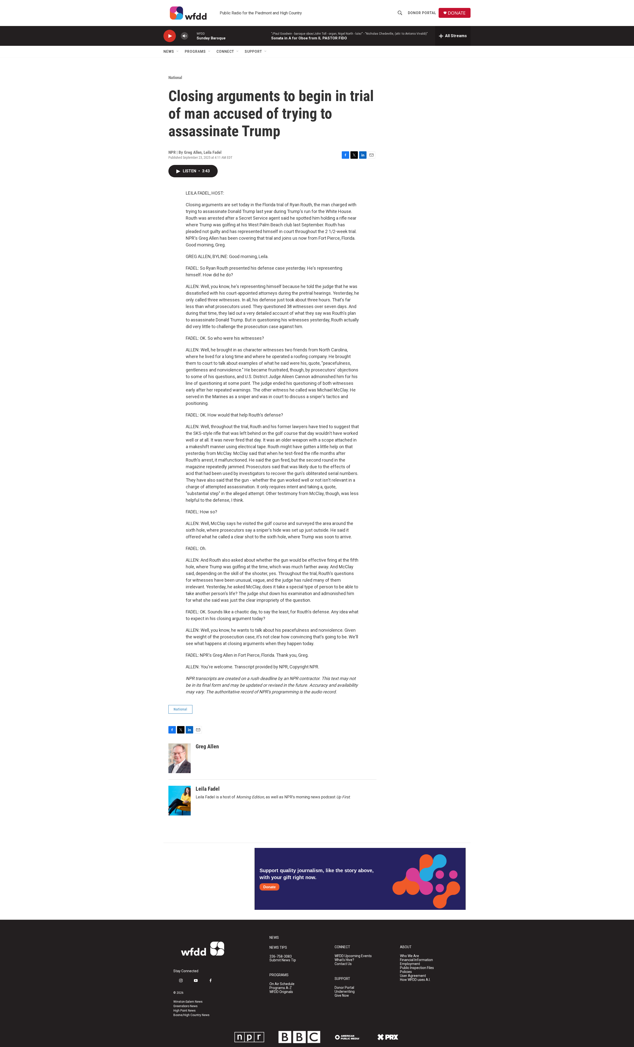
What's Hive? (344, 960)
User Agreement (413, 976)
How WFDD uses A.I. (415, 980)
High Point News (184, 1010)
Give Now (342, 995)
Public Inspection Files (417, 968)
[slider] (192, 35)
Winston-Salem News (188, 1001)
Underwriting (345, 992)
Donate (269, 887)
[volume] (184, 36)
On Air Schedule (281, 984)
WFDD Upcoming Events (353, 956)
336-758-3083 (280, 956)
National (175, 77)
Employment (410, 964)
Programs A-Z (280, 988)
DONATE (457, 13)
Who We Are (409, 956)
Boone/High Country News (191, 1015)
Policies (406, 972)
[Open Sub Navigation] (178, 51)
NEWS (274, 938)
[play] (170, 36)
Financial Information (416, 960)
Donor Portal (422, 13)
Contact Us (343, 964)
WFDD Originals (281, 992)
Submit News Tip (282, 960)
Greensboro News (185, 1006)
